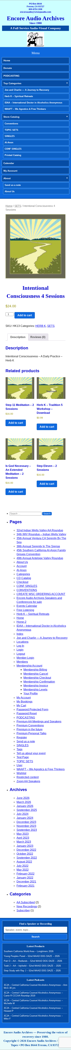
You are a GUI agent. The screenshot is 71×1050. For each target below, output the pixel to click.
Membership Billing (35, 669)
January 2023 (25, 845)
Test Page (23, 757)
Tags (19, 749)
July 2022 (22, 865)
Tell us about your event (31, 753)
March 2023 (24, 841)
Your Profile (30, 693)
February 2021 (25, 885)
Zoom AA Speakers (28, 781)
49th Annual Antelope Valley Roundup (40, 558)
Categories (23, 574)
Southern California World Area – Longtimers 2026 (28, 951)
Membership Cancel (35, 673)
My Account (10, 170)
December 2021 (26, 881)
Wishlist (21, 773)
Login (20, 649)
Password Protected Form (32, 709)
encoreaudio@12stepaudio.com (35, 12)
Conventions (11, 123)
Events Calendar (27, 605)
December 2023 (26, 822)
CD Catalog (24, 578)
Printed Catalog (13, 155)
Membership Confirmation (39, 681)
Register (22, 737)
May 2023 (23, 833)
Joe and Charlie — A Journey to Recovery (27, 90)
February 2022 (25, 873)
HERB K (40, 325)
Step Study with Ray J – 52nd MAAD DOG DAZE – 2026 (32, 970)
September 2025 (27, 809)
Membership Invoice (35, 685)
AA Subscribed (26, 902)
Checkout (22, 582)
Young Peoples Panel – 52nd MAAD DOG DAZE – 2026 (32, 956)
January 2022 (25, 877)
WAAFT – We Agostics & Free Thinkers (25, 109)
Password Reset (27, 713)
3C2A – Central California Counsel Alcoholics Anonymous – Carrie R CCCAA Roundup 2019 (33, 994)
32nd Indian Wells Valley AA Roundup (40, 530)
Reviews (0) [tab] (37, 337)
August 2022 (24, 861)
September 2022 (27, 857)
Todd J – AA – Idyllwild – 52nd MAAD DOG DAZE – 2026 (32, 965)
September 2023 (27, 829)
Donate (7, 68)
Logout (21, 653)
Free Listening (25, 610)
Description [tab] (18, 337)
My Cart (21, 705)
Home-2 (21, 621)
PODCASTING (11, 75)
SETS (17, 206)
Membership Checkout (37, 677)
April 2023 (23, 837)
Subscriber (23, 910)
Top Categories (12, 83)
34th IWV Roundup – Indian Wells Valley (41, 534)
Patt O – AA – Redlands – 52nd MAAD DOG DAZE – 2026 (33, 961)
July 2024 (22, 813)
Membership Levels (35, 689)
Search (36, 936)
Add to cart (24, 315)
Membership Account (29, 665)
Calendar (8, 163)
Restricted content (28, 777)
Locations (22, 641)
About (7, 178)
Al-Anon (9, 142)
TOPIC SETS (11, 130)
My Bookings (24, 701)
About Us (9, 191)
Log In (20, 645)
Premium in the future (30, 729)
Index (20, 633)
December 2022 (26, 849)
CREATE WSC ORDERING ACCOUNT (41, 594)
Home (6, 60)
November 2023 (26, 825)
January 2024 (25, 817)
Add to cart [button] (15, 422)
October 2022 (25, 853)
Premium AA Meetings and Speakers (39, 721)
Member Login (25, 657)
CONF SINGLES (13, 149)
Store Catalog (11, 116)
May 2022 (23, 869)
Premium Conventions (30, 725)
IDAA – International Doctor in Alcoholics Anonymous (33, 102)
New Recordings (27, 906)
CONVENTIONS (27, 590)
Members (22, 661)
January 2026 (25, 806)
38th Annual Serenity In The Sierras (38, 546)
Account (22, 566)
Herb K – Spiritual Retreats (19, 96)
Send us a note (13, 185)
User (19, 765)
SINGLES (10, 136)
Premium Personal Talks (31, 733)
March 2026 (24, 802)
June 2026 (23, 797)
